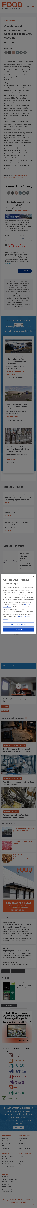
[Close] (33, 576)
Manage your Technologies (18, 624)
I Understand (18, 629)
